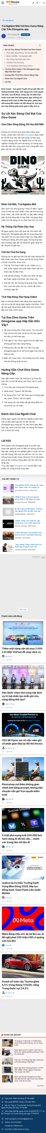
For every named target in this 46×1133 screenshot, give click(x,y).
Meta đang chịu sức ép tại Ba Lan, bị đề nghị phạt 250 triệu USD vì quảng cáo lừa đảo (23, 937)
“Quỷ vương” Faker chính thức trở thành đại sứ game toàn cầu (28, 545)
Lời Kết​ (8, 82)
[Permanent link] (17, 117)
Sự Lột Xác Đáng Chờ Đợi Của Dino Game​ (23, 49)
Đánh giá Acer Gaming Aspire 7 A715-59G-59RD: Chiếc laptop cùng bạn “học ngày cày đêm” (28, 1070)
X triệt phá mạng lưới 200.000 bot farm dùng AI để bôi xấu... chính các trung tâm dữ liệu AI (22, 839)
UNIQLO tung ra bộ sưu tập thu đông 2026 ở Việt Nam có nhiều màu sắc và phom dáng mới (27, 498)
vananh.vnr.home (22, 490)
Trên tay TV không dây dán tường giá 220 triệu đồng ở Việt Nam (29, 1061)
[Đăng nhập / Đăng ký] (38, 3)
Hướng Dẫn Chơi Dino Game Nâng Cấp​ (21, 75)
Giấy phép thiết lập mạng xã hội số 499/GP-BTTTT (23, 1111)
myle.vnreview (22, 502)
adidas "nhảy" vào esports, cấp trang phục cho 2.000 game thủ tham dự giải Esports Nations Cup (28, 522)
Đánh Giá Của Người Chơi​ (16, 78)
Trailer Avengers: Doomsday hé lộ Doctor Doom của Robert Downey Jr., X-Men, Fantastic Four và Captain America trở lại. (28, 534)
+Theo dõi (25, 34)
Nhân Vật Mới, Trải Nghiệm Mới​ (19, 56)
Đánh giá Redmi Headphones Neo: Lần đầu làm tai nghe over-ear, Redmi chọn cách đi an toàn (28, 1079)
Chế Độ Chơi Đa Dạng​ (15, 62)
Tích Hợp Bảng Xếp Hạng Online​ (19, 66)
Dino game (29, 135)
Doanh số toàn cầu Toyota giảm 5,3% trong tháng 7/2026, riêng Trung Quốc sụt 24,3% (20, 985)
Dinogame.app (21, 466)
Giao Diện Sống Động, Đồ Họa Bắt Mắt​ (21, 53)
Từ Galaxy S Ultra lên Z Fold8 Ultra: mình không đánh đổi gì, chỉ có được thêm (28, 1043)
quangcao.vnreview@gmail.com (21, 1119)
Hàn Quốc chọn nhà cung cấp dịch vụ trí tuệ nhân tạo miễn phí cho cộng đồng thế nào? (22, 696)
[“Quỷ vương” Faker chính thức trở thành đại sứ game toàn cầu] (8, 547)
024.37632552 (16, 1122)
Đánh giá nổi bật (13, 1035)
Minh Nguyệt (21, 514)
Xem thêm (40, 1086)
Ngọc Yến (9, 704)
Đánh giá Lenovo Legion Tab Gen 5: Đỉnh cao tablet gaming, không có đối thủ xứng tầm (29, 1052)
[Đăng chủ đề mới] (33, 3)
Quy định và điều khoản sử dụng (17, 1129)
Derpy (19, 538)
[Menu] (2, 3)
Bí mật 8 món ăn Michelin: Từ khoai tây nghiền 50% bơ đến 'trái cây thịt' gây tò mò (28, 510)
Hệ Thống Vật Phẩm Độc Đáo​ (18, 59)
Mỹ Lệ (8, 656)
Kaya (7, 945)
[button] (44, 3)
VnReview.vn (18, 1126)
